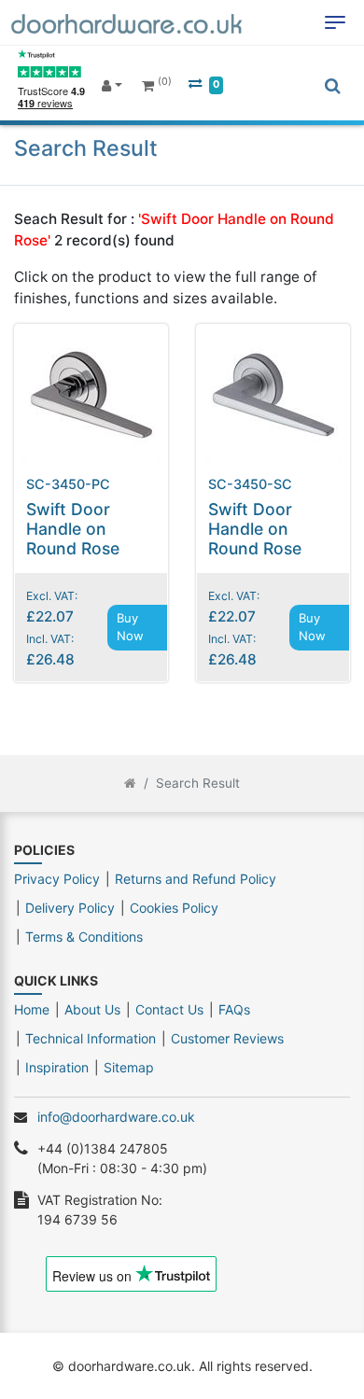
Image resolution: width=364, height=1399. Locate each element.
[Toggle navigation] (335, 22)
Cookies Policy (174, 908)
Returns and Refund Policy (195, 879)
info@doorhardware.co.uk (116, 1117)
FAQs (234, 1009)
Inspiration (57, 1067)
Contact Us (169, 1009)
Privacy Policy (57, 879)
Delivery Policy (70, 908)
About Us (92, 1009)
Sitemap (129, 1067)
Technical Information (90, 1038)
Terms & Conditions (84, 936)
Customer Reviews (227, 1038)
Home (31, 1009)
